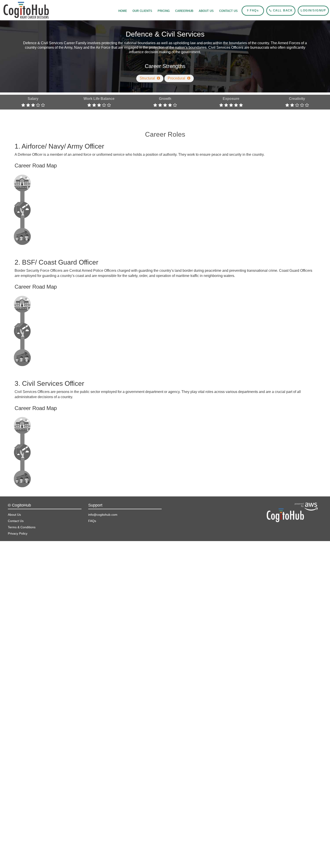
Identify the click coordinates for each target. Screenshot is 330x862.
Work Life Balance (99, 99)
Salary (33, 99)
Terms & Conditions (21, 527)
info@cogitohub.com (102, 514)
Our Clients (142, 11)
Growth (165, 99)
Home (122, 11)
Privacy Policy (17, 533)
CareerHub (184, 11)
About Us (206, 11)
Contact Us (228, 11)
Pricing (164, 11)
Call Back (282, 10)
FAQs (92, 521)
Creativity (297, 99)
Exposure (231, 99)
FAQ (254, 10)
